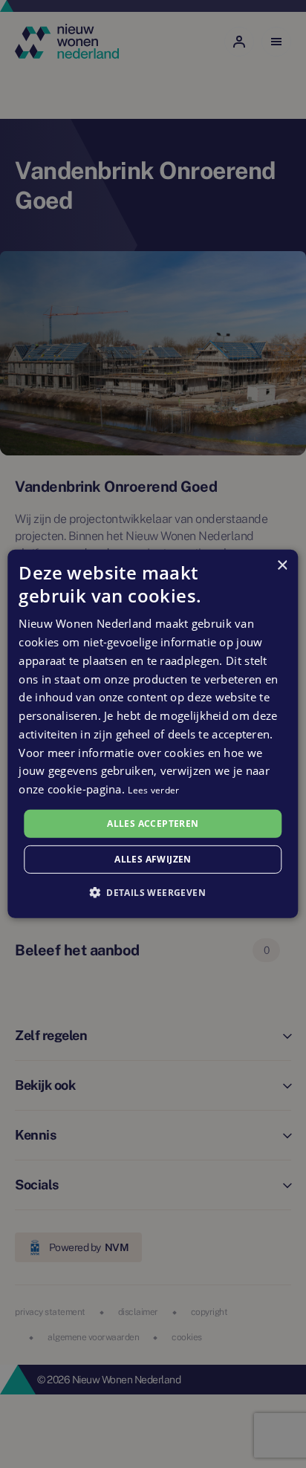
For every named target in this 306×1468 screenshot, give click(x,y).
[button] (153, 892)
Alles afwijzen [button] (153, 859)
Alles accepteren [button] (152, 823)
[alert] (153, 734)
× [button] (281, 565)
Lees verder (153, 790)
